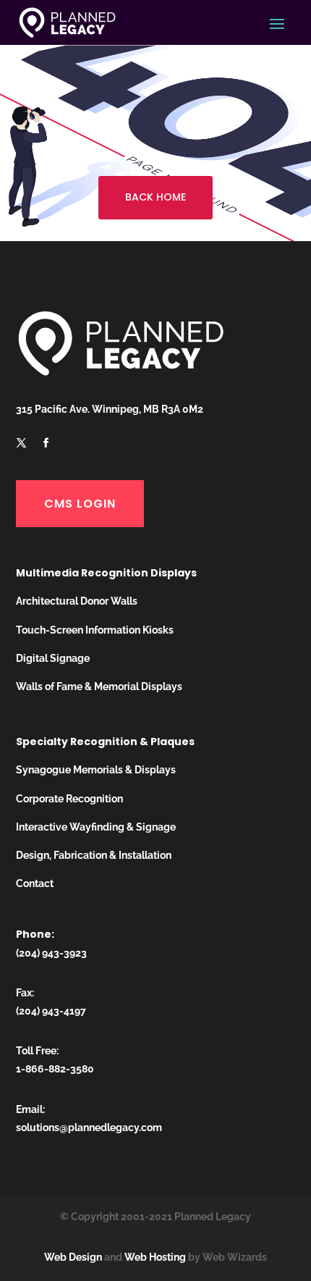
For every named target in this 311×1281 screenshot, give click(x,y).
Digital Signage (53, 658)
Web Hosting (155, 1257)
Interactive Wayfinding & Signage (96, 827)
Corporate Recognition (69, 799)
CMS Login (80, 503)
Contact (35, 883)
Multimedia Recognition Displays (106, 573)
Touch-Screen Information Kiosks (95, 630)
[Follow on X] (21, 443)
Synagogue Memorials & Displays (96, 770)
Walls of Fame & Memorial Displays (99, 686)
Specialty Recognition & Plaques (105, 741)
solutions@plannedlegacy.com (89, 1127)
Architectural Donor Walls (76, 601)
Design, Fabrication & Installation (93, 855)
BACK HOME (155, 197)
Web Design (73, 1257)
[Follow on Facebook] (46, 443)
